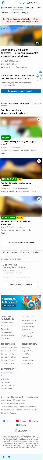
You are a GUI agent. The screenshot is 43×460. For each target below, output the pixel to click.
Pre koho (15, 13)
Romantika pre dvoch (29, 320)
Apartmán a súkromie (8, 385)
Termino (13, 413)
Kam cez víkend (6, 332)
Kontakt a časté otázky (15, 397)
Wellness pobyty (27, 336)
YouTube (22, 421)
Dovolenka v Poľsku (7, 360)
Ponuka (4, 103)
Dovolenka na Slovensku (9, 348)
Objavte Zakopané (28, 360)
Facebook (10, 421)
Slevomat (4, 413)
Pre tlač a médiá (32, 397)
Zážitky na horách (7, 373)
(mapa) (24, 67)
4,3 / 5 (12, 61)
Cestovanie (5, 13)
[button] (39, 119)
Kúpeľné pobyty (27, 323)
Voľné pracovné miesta (9, 407)
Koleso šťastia (6, 400)
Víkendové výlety (28, 333)
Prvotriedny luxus (6, 388)
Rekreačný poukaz (7, 326)
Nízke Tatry (26, 357)
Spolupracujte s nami (28, 407)
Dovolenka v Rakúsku (8, 363)
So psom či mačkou (7, 335)
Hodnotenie (13, 103)
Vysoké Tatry (26, 354)
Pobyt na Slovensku (7, 323)
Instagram (35, 421)
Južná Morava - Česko (12, 67)
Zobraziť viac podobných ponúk (21, 242)
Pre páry (25, 13)
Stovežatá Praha (27, 363)
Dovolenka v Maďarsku (8, 357)
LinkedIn (22, 425)
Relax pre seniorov (28, 327)
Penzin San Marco (10, 64)
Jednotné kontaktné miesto (26, 410)
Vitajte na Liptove (27, 351)
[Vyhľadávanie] (20, 3)
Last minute (5, 379)
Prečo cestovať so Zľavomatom (13, 403)
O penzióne (24, 103)
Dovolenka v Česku (7, 354)
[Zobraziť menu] (40, 3)
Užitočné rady (5, 338)
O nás (3, 397)
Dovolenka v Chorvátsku (9, 351)
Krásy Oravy (26, 348)
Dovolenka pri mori (7, 376)
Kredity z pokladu (7, 410)
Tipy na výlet (36, 103)
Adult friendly (5, 382)
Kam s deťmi (26, 330)
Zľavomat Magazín (20, 400)
